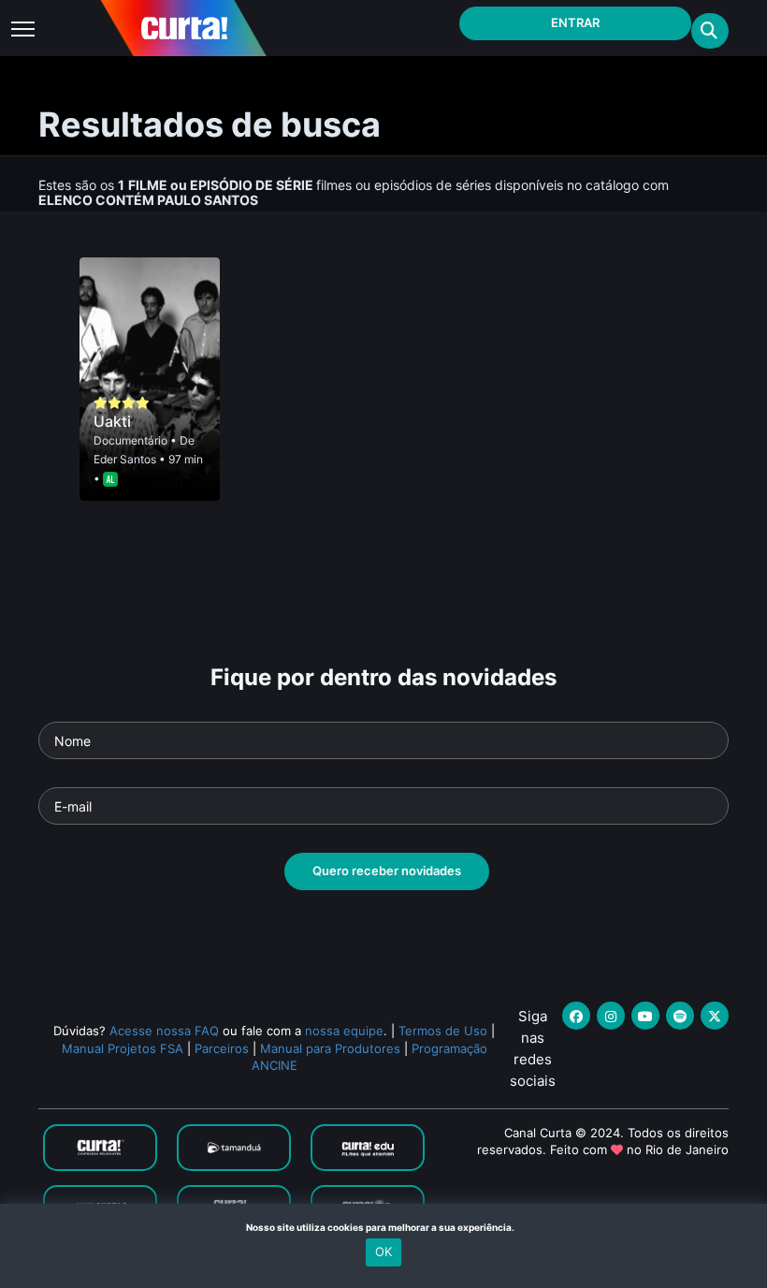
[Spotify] (680, 1016)
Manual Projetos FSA (122, 1048)
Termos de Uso (442, 1030)
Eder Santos (125, 459)
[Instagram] (611, 1016)
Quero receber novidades (386, 870)
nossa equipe (344, 1030)
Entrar (575, 22)
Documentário (130, 440)
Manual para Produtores (330, 1048)
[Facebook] (576, 1016)
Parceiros (222, 1048)
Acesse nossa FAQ (164, 1030)
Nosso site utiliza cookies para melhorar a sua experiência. (384, 1227)
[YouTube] (645, 1016)
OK (383, 1251)
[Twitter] (715, 1016)
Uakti (112, 421)
